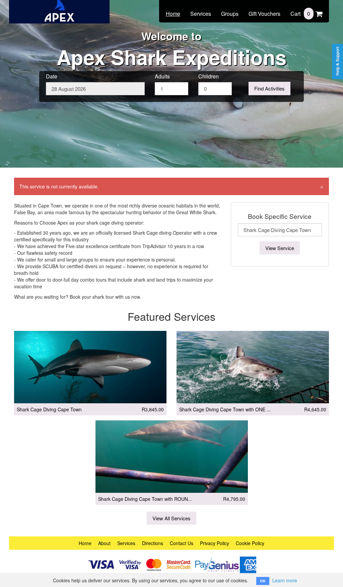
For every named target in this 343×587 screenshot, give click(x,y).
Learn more (284, 580)
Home (173, 13)
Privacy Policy (214, 543)
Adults (162, 76)
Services (200, 13)
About (104, 543)
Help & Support (337, 61)
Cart (300, 13)
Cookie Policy (250, 543)
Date (51, 76)
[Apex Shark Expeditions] (59, 7)
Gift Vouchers (264, 13)
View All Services (171, 518)
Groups (229, 13)
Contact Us (181, 543)
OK (263, 580)
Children (208, 76)
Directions (152, 543)
